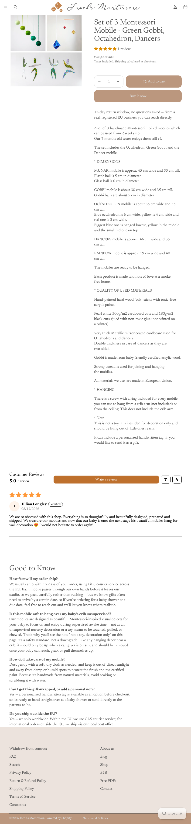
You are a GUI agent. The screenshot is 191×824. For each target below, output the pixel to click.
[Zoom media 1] (46, 51)
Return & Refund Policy (27, 781)
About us (107, 749)
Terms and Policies (95, 818)
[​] (50, 738)
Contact (106, 789)
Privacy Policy (20, 773)
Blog (103, 757)
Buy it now (138, 96)
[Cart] (185, 7)
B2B (103, 773)
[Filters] (166, 480)
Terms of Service (22, 797)
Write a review (106, 479)
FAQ (12, 757)
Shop (104, 765)
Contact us (17, 805)
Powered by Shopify (58, 818)
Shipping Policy (21, 789)
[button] (105, 49)
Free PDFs (108, 781)
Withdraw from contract (28, 749)
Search (14, 765)
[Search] (15, 7)
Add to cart (156, 81)
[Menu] (5, 7)
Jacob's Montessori (32, 818)
